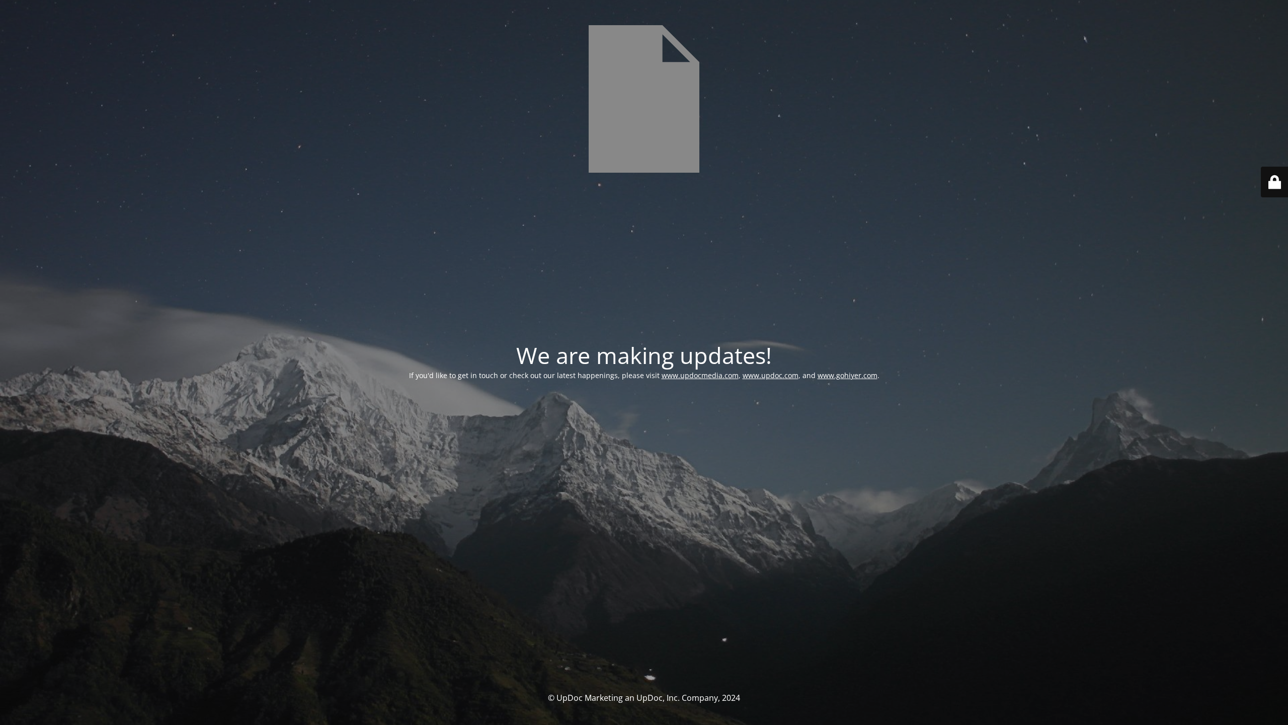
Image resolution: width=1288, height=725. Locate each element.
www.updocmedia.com (700, 375)
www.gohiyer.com (847, 375)
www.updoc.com (770, 375)
